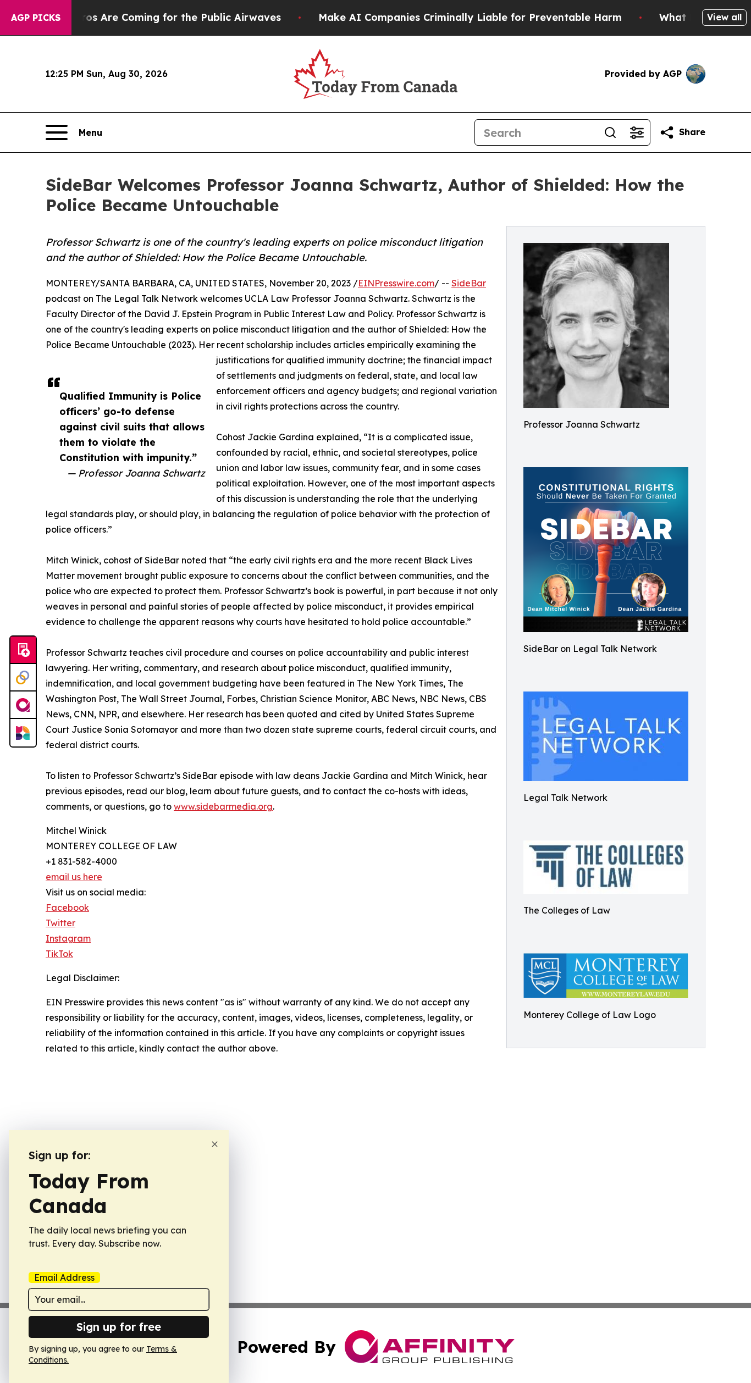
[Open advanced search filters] (636, 132)
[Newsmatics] (23, 732)
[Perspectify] (23, 678)
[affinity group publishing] (23, 705)
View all (724, 17)
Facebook (67, 907)
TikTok (59, 953)
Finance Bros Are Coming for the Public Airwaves (156, 17)
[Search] (610, 132)
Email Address (64, 1277)
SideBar (468, 283)
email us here (74, 876)
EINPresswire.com (396, 283)
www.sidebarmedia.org (223, 806)
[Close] (214, 1144)
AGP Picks (35, 17)
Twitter (60, 922)
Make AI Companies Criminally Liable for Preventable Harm (470, 17)
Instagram (68, 938)
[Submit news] (23, 650)
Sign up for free (118, 1327)
